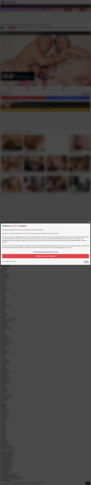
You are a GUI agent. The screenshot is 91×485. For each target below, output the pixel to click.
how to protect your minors (8, 261)
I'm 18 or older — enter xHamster (45, 256)
